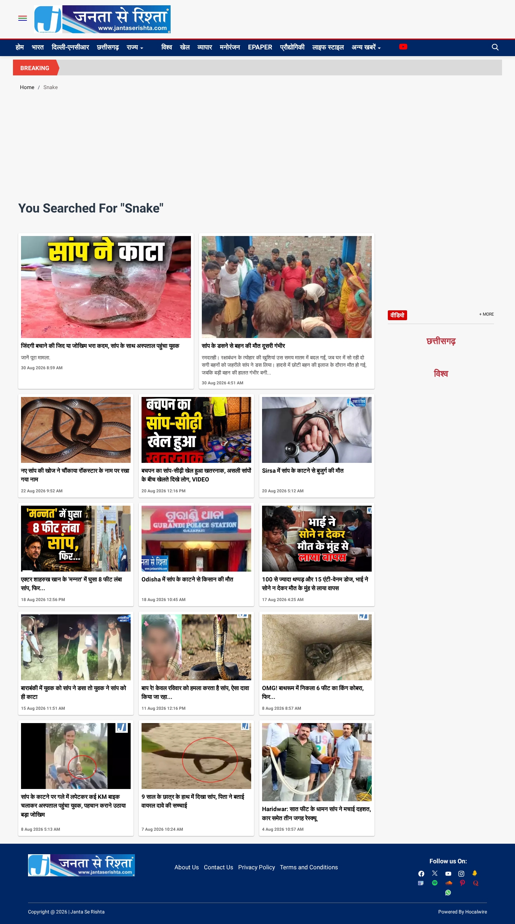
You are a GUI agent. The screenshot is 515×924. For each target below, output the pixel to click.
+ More (486, 314)
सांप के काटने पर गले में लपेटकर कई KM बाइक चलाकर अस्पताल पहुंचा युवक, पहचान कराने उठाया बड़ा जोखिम (73, 805)
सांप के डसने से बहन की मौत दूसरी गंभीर (243, 345)
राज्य (132, 47)
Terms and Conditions (309, 867)
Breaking (34, 68)
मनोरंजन (230, 47)
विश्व (167, 47)
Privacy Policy (256, 867)
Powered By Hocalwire (462, 912)
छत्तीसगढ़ (108, 47)
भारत (38, 47)
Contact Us (218, 867)
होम (20, 47)
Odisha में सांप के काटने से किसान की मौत (187, 579)
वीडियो (397, 315)
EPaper (260, 47)
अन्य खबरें (364, 47)
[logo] (102, 19)
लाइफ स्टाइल (328, 47)
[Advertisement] (257, 149)
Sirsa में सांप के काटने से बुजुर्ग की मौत (303, 470)
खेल (185, 47)
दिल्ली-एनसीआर (70, 47)
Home (27, 87)
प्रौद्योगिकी (292, 47)
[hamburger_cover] (22, 18)
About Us (186, 867)
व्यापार (205, 47)
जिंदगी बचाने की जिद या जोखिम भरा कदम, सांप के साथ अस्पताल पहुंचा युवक (100, 345)
